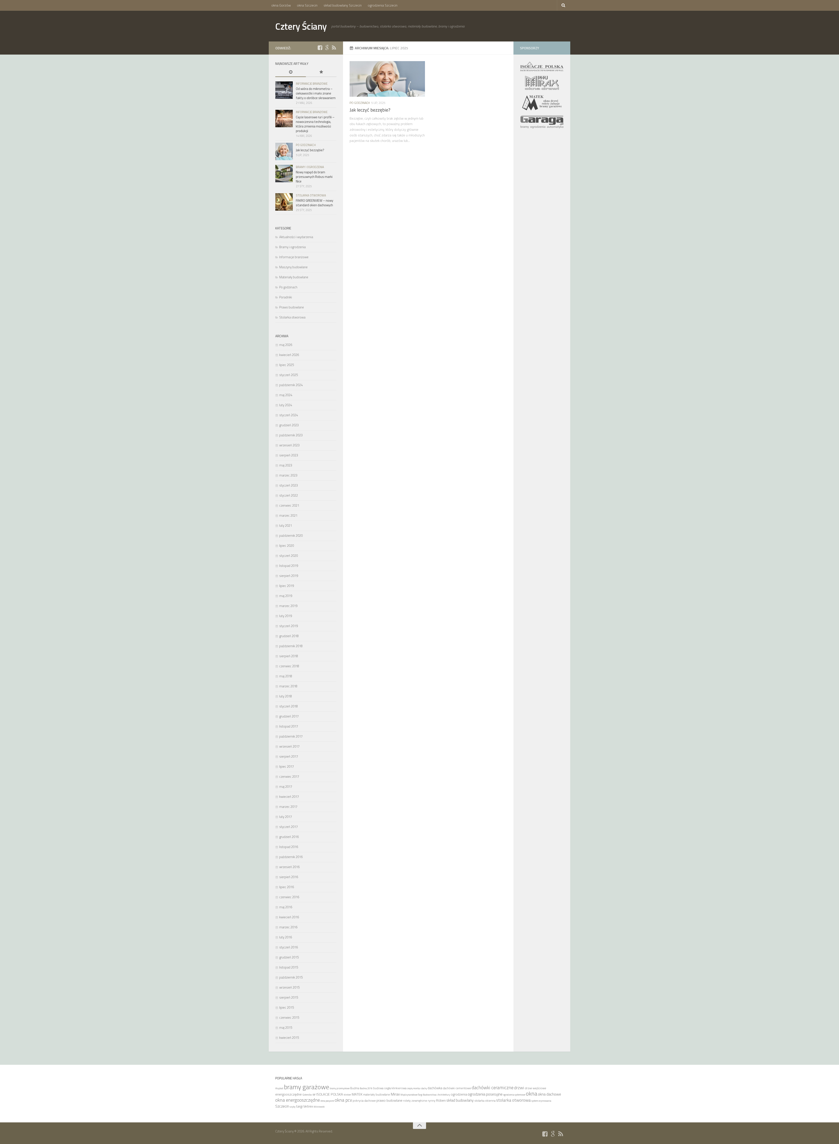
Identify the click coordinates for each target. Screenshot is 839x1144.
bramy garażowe (306, 1087)
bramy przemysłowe (340, 1088)
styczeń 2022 (288, 495)
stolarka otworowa (513, 1100)
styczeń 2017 (288, 826)
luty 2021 (285, 525)
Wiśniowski (319, 1106)
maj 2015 (285, 1027)
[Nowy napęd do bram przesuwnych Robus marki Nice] (284, 173)
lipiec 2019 (286, 585)
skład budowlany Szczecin (343, 5)
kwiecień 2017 (289, 796)
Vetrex (308, 1106)
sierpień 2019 (288, 575)
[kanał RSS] (333, 47)
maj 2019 (285, 595)
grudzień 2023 (289, 425)
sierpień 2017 (288, 756)
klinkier (347, 1094)
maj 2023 (285, 465)
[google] (326, 47)
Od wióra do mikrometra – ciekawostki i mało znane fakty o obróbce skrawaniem (316, 93)
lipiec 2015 (286, 1007)
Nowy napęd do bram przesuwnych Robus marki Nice (314, 177)
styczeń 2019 (288, 625)
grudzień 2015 (289, 957)
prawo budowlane (389, 1100)
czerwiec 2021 (289, 505)
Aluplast (279, 1088)
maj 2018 (285, 676)
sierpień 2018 (288, 656)
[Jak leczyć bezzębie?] (387, 79)
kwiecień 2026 (289, 354)
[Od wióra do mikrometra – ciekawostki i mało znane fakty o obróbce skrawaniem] (284, 90)
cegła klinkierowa (395, 1088)
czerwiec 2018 (289, 666)
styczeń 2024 (288, 415)
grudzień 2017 (289, 716)
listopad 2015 (288, 967)
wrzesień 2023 (289, 445)
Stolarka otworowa (311, 195)
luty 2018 (285, 696)
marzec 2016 (288, 927)
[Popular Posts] (321, 72)
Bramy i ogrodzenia (310, 167)
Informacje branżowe (312, 83)
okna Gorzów (281, 5)
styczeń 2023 (288, 485)
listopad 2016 (288, 846)
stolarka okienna (485, 1100)
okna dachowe (549, 1094)
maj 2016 (285, 907)
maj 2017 (285, 786)
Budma (354, 1088)
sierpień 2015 (288, 997)
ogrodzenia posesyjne (485, 1094)
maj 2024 (285, 394)
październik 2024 (291, 384)
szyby (292, 1106)
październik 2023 (291, 435)
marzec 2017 (288, 806)
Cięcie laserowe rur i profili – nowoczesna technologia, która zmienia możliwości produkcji (315, 124)
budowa (378, 1088)
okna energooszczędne (297, 1099)
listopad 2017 (288, 726)
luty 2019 (285, 615)
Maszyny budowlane (293, 267)
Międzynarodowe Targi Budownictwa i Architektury (425, 1094)
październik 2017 (291, 736)
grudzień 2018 (289, 635)
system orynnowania (541, 1101)
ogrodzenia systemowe (514, 1094)
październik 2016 (291, 856)
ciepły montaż (414, 1088)
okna (531, 1093)
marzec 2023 (288, 475)
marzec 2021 (288, 515)
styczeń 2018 (288, 706)
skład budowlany (460, 1100)
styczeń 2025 (288, 374)
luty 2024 (285, 405)
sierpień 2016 (288, 876)
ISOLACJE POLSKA (329, 1094)
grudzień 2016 (289, 836)
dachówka (435, 1088)
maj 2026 (285, 344)
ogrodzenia (459, 1094)
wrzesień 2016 (289, 866)
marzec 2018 (288, 686)
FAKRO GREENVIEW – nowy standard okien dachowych (314, 203)
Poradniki (285, 297)
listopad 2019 (288, 565)
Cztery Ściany (301, 26)
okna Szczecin (307, 5)
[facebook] (319, 47)
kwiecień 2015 (289, 1037)
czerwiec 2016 (289, 897)
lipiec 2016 (286, 886)
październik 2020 (291, 535)
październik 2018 (291, 646)
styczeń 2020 (288, 555)
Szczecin (282, 1106)
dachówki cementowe (457, 1088)
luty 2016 (285, 937)
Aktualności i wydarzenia (296, 236)
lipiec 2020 (286, 545)
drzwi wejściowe (535, 1088)
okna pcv (343, 1099)
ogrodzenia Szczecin (382, 5)
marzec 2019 (288, 605)
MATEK (357, 1094)
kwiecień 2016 (289, 917)
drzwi (519, 1087)
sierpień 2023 (288, 455)
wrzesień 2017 (289, 746)
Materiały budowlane (293, 277)
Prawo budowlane (291, 307)
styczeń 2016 (288, 947)
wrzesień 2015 (289, 987)
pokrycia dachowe (364, 1100)
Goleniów (307, 1094)
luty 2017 (285, 816)
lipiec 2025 (286, 364)
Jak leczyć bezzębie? (370, 110)
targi (299, 1106)
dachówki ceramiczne (492, 1087)
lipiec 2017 (286, 766)
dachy (424, 1088)
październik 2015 (291, 977)
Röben (441, 1100)
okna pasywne (327, 1101)
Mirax (395, 1094)
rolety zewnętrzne (415, 1100)
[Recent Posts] (290, 72)
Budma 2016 (366, 1088)
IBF (314, 1094)
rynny (431, 1100)
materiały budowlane (376, 1094)
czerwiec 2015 (289, 1017)
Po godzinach (360, 102)
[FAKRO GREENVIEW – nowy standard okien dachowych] (284, 202)
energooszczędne (288, 1094)
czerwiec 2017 (289, 776)
